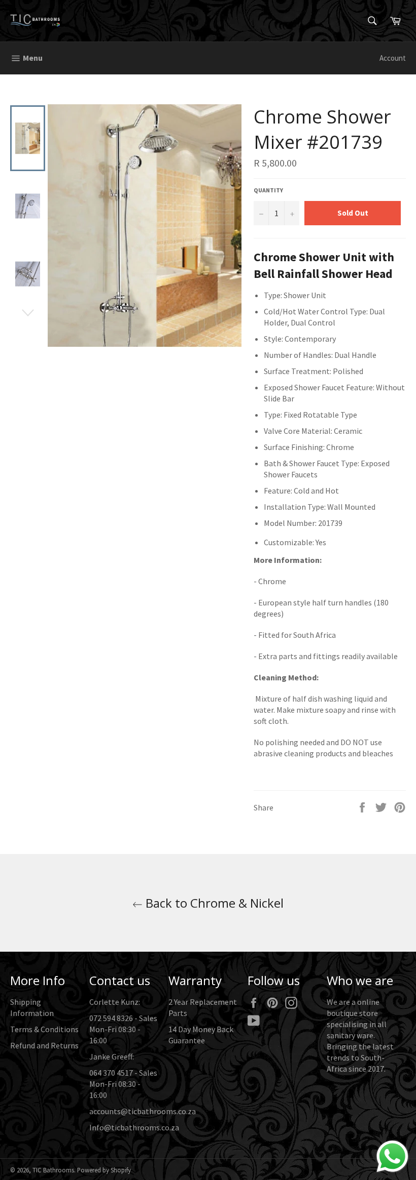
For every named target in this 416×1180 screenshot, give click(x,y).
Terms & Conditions (44, 1029)
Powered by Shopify (104, 1170)
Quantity (268, 190)
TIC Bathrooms (53, 1170)
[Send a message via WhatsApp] (392, 1156)
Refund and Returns (44, 1045)
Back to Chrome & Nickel (213, 902)
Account (392, 58)
